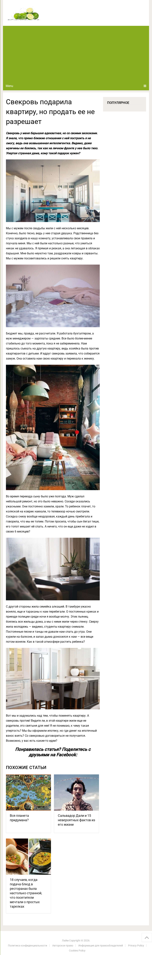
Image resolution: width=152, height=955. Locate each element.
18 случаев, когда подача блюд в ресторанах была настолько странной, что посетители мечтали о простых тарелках (26, 893)
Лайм (65, 940)
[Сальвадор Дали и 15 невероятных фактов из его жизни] (76, 792)
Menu (9, 86)
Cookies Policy (77, 950)
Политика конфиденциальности (27, 945)
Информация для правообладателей (100, 945)
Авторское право (62, 945)
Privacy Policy (136, 945)
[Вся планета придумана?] (28, 792)
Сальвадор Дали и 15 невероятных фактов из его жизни (76, 820)
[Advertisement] (76, 54)
